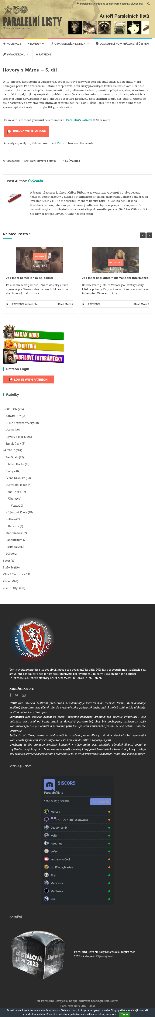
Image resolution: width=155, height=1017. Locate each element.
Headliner (12, 492)
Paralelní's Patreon (79, 120)
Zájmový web (104, 956)
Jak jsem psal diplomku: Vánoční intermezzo (115, 277)
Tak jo (124, 1014)
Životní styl (11, 588)
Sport (6, 560)
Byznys (10, 471)
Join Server (101, 801)
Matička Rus (13, 533)
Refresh (62, 143)
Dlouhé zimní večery (19, 423)
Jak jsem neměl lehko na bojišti (29, 277)
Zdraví (7, 581)
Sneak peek (13, 443)
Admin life (31, 304)
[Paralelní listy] (32, 20)
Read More (64, 304)
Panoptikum (14, 540)
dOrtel (9, 430)
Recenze (13, 526)
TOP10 (9, 553)
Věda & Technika (14, 574)
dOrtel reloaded (16, 485)
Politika (11, 547)
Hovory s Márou (46, 161)
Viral (14, 505)
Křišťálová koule (16, 512)
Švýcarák (74, 161)
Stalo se (8, 567)
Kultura (10, 519)
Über (11, 498)
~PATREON (29, 161)
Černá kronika (15, 478)
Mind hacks (16, 464)
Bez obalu (12, 457)
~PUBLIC (9, 450)
